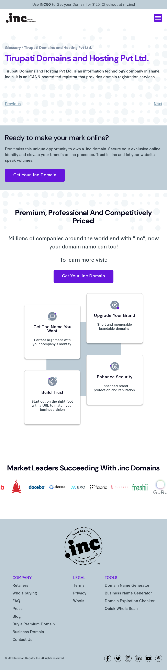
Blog (16, 617)
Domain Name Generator (127, 586)
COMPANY (22, 578)
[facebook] (107, 658)
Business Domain (28, 632)
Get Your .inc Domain (34, 175)
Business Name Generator (128, 593)
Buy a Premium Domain (33, 624)
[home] (21, 17)
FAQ (16, 601)
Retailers (20, 586)
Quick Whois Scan (121, 609)
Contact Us (22, 640)
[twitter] (117, 658)
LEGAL (79, 578)
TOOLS (111, 578)
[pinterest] (158, 658)
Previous (13, 104)
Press (17, 609)
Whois (78, 601)
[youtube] (148, 658)
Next (158, 104)
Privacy (79, 593)
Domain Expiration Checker (130, 601)
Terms (79, 586)
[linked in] (138, 658)
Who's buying (24, 593)
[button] (158, 18)
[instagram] (128, 658)
